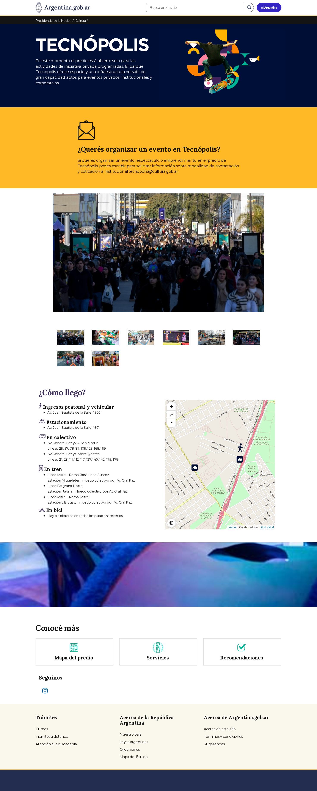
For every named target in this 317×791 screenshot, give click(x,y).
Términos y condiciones (223, 736)
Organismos (130, 749)
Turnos (42, 729)
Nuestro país (130, 734)
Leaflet (232, 527)
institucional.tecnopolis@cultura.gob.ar (141, 171)
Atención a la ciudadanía (56, 744)
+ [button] (171, 406)
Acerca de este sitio (220, 729)
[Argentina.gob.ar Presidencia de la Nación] (63, 8)
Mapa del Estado (134, 757)
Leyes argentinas (134, 742)
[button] (69, 240)
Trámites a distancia (52, 736)
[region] (171, 414)
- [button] (171, 422)
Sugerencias (214, 744)
